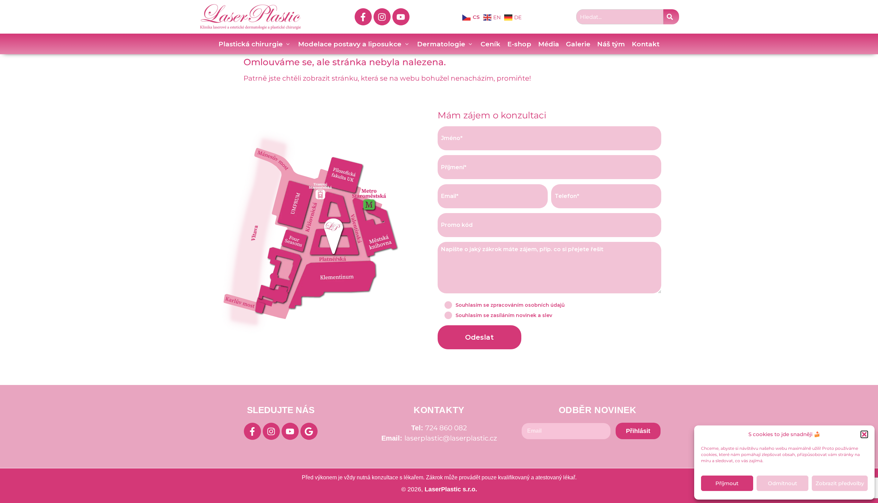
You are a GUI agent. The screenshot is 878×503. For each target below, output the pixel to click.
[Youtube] (401, 16)
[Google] (309, 431)
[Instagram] (382, 16)
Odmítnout (782, 483)
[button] (864, 434)
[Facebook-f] (363, 16)
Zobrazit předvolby (840, 483)
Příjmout (726, 483)
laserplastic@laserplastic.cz (450, 438)
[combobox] (619, 16)
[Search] (671, 16)
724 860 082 (446, 428)
